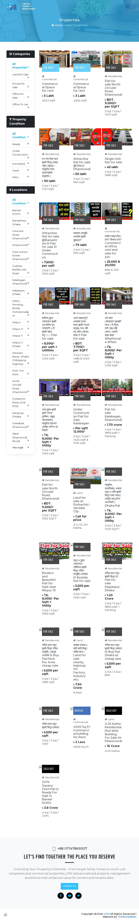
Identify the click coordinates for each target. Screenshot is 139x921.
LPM (106, 913)
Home (58, 25)
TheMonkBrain (127, 916)
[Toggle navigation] (127, 6)
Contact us (69, 886)
